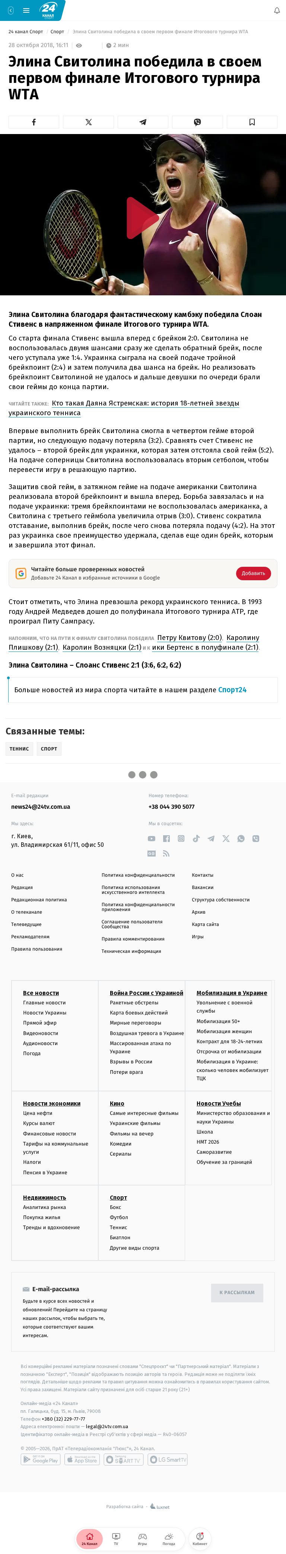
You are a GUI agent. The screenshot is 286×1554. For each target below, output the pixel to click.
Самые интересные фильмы (144, 1113)
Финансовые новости (49, 1134)
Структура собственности (221, 900)
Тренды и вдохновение (51, 1227)
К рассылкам (237, 1293)
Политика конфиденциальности (138, 875)
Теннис (118, 1227)
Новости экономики (51, 1103)
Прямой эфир (40, 1023)
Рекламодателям (30, 937)
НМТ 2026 (208, 1142)
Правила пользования (36, 949)
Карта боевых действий (139, 1013)
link (151, 838)
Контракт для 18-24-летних (230, 1041)
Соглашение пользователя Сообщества (132, 924)
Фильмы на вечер (131, 1134)
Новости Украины (45, 1013)
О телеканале (26, 912)
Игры (198, 937)
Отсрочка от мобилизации (229, 1051)
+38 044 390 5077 (171, 807)
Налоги (32, 1162)
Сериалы (120, 1154)
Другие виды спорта (134, 1248)
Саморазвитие (214, 1152)
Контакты (202, 875)
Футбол (119, 1217)
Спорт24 (232, 690)
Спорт (58, 31)
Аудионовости (40, 1043)
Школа (205, 1132)
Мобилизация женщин (224, 1031)
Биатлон (120, 1237)
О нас (17, 875)
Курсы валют (39, 1123)
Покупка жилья (41, 1217)
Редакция (22, 887)
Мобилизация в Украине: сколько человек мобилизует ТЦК (232, 1070)
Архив (199, 912)
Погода (32, 1053)
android (40, 1459)
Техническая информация (131, 951)
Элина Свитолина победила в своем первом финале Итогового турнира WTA (160, 31)
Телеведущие (26, 924)
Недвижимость (44, 1197)
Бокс (115, 1207)
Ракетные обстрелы (134, 1003)
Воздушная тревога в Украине (147, 1033)
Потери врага (126, 1072)
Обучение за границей (224, 1162)
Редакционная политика (39, 900)
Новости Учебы (219, 1103)
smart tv (124, 1459)
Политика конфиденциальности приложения (138, 907)
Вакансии (202, 887)
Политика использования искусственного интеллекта (133, 890)
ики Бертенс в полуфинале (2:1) (205, 647)
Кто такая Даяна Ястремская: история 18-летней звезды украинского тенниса (124, 408)
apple (82, 1459)
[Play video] (143, 218)
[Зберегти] (252, 122)
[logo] (48, 10)
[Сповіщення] (277, 10)
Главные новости (44, 1003)
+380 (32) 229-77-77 (63, 1418)
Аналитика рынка (44, 1207)
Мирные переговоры (135, 1023)
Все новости (41, 993)
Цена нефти (38, 1113)
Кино (117, 1103)
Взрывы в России (131, 1062)
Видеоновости (40, 1033)
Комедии (120, 1144)
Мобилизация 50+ (218, 1021)
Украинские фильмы (135, 1123)
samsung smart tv (167, 1459)
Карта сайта (205, 924)
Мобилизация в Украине (232, 993)
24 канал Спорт (26, 31)
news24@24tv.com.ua (40, 807)
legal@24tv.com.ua (107, 1426)
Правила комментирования (133, 939)
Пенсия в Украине (45, 1172)
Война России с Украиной (146, 993)
